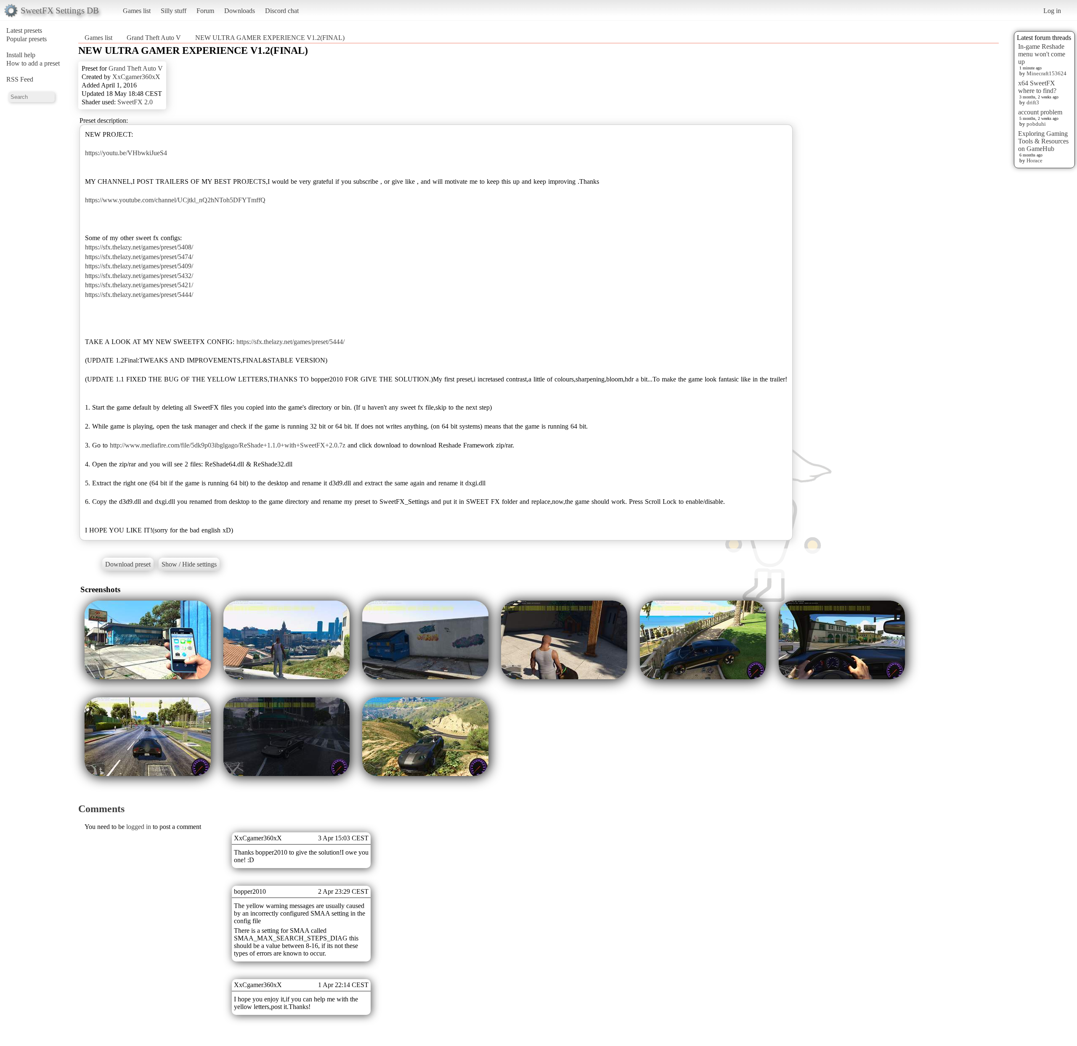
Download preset (128, 564)
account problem (1040, 112)
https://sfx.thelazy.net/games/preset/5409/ (139, 266)
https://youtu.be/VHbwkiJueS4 (126, 152)
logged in (138, 826)
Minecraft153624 (1046, 73)
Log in (1052, 10)
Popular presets (26, 38)
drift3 (1033, 102)
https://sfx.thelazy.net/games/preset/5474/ (139, 256)
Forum (205, 10)
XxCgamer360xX (136, 76)
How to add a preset (33, 63)
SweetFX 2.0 (135, 102)
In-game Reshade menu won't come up (1041, 54)
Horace (1035, 160)
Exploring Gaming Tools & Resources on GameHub (1043, 141)
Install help (20, 54)
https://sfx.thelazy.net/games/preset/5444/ (139, 294)
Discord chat (282, 10)
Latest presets (24, 30)
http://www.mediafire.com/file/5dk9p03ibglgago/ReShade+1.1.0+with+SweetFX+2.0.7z (227, 445)
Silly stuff (173, 10)
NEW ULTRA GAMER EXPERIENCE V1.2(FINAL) (270, 37)
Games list (137, 10)
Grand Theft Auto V (154, 37)
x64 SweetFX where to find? (1037, 86)
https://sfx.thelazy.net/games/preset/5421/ (139, 285)
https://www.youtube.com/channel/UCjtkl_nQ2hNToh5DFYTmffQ (175, 200)
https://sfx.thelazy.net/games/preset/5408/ (139, 247)
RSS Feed (19, 79)
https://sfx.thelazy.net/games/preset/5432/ (139, 275)
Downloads (239, 10)
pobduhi (1036, 124)
